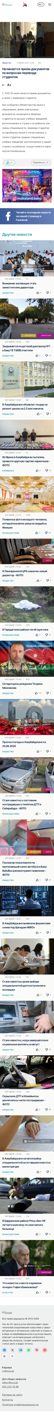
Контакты (7, 1399)
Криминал (8, 471)
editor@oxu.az (10, 1382)
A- (3, 85)
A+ (9, 85)
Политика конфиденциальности (20, 1404)
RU (40, 4)
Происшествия (10, 533)
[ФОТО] (27, 434)
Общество (8, 293)
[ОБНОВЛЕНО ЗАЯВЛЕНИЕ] (27, 318)
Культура (7, 1293)
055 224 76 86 (10, 1386)
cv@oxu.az (8, 1370)
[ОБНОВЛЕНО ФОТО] (27, 494)
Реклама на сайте (12, 1394)
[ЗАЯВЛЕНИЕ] (27, 1257)
